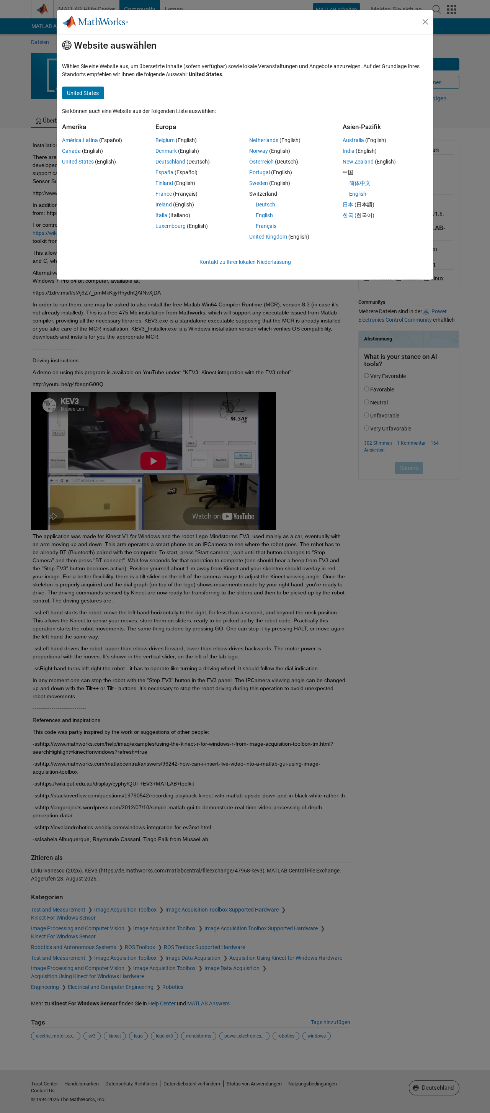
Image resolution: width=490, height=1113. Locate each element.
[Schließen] (425, 21)
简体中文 (360, 183)
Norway (258, 151)
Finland (164, 183)
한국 (348, 215)
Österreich (261, 162)
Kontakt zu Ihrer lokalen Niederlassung (245, 262)
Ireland (163, 204)
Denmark (166, 151)
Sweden (258, 183)
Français (266, 226)
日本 (348, 204)
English (264, 215)
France (163, 194)
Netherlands (263, 140)
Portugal (259, 172)
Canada (71, 151)
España (164, 172)
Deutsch (265, 204)
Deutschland (170, 162)
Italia (161, 215)
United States (78, 162)
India (348, 151)
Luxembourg (170, 226)
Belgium (165, 140)
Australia (353, 140)
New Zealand (358, 162)
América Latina (80, 140)
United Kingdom (268, 237)
